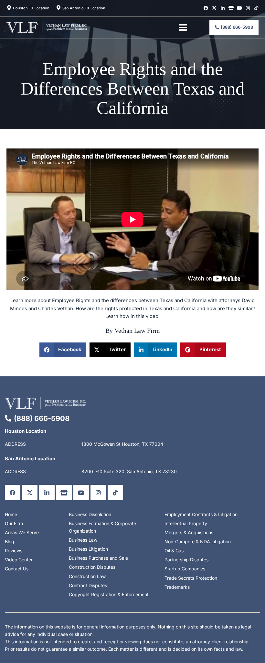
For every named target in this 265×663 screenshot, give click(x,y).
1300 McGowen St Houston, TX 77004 (122, 444)
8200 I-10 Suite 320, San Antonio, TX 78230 (129, 471)
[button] (63, 349)
